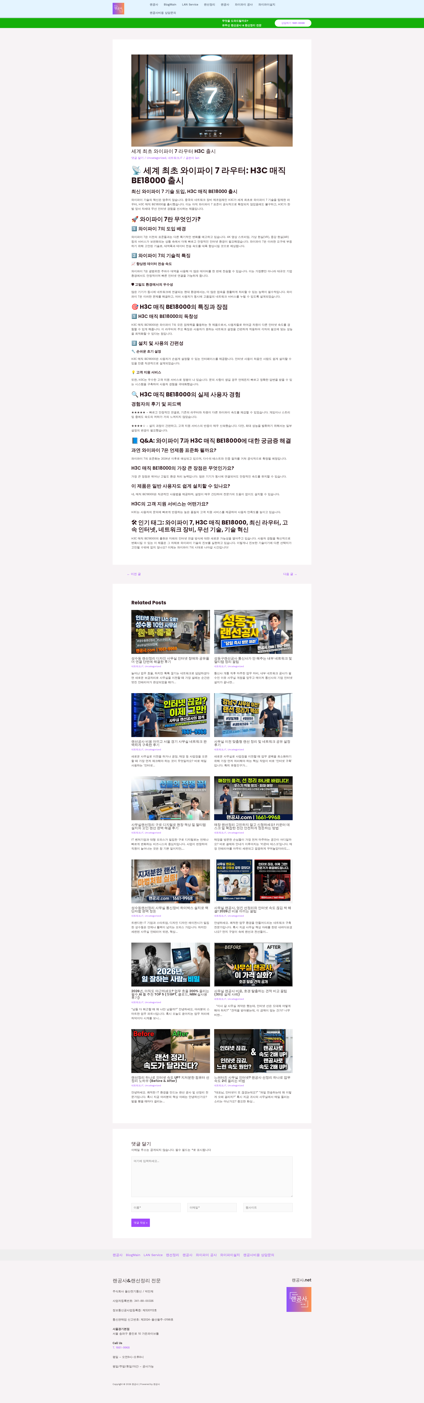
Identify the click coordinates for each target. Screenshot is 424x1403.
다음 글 (290, 574)
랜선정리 (209, 4)
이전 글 (134, 574)
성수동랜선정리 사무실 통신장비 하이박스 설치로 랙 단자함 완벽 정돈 (169, 909)
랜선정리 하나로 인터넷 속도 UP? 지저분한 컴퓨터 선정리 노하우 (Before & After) (170, 1079)
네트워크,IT (175, 158)
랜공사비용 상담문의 (163, 12)
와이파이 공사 (244, 4)
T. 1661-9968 (121, 1347)
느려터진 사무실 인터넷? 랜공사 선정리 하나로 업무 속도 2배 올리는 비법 (252, 1079)
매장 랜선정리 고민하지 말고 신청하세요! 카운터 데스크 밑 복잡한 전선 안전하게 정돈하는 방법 (252, 826)
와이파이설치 (266, 4)
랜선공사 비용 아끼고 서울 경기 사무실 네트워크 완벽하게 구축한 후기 (169, 743)
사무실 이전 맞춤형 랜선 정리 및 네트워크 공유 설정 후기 (252, 743)
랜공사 (154, 4)
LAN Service (190, 4)
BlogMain (170, 4)
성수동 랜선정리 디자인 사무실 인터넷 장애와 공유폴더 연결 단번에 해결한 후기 (170, 660)
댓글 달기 (137, 158)
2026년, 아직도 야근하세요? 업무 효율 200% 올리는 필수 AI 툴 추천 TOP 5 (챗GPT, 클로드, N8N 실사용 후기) (170, 994)
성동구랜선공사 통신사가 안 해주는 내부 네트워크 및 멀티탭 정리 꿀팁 (253, 660)
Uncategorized (156, 158)
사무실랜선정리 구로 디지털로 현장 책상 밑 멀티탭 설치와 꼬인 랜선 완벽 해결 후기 (168, 826)
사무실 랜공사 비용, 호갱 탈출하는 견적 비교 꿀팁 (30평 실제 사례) (250, 993)
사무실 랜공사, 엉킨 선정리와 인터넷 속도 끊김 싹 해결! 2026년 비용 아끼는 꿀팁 (252, 909)
